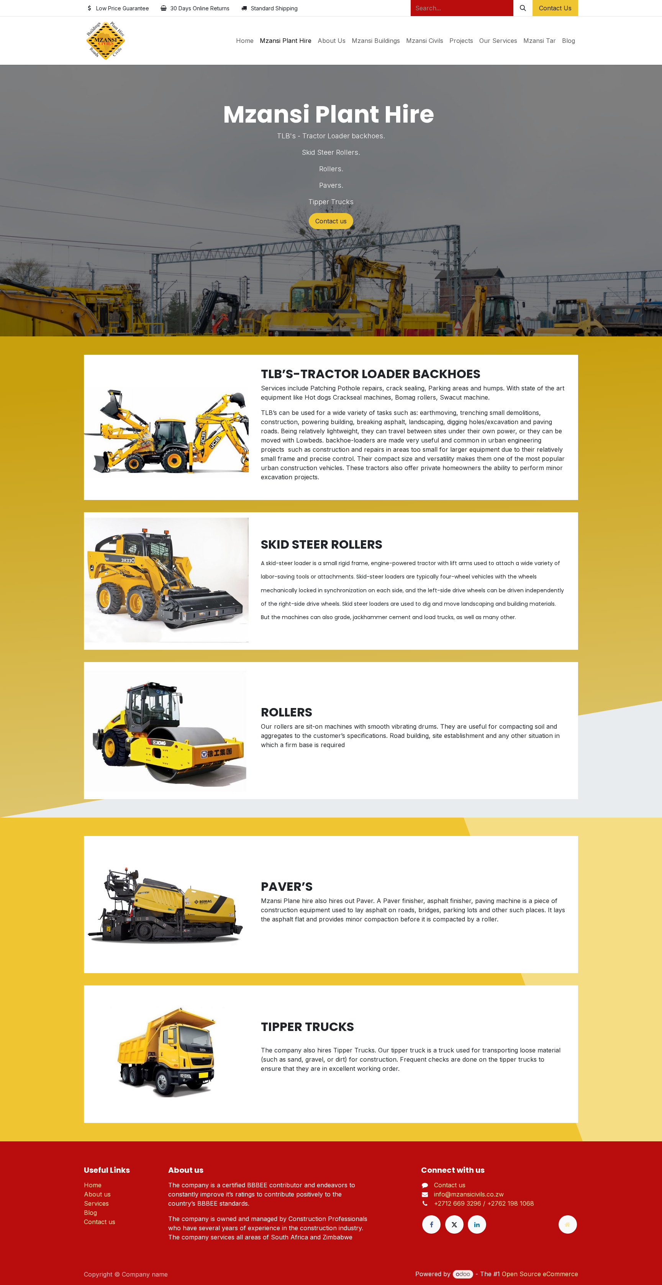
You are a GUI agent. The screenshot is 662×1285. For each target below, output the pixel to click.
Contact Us (555, 8)
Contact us (331, 221)
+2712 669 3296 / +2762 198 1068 (484, 1203)
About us (97, 1194)
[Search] (523, 8)
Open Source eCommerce (540, 1274)
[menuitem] (245, 40)
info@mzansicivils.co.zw (469, 1194)
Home (93, 1185)
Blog (90, 1212)
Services (96, 1203)
